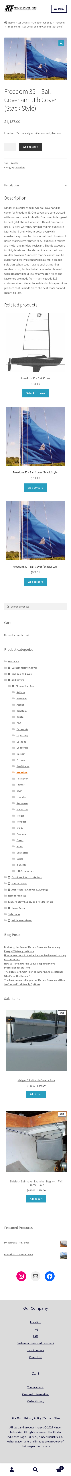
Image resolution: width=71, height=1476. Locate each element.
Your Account (35, 1387)
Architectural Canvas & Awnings (29, 889)
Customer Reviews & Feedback (35, 1343)
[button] (61, 43)
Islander (21, 797)
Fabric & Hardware (21, 920)
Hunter (20, 784)
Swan (20, 858)
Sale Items (14, 914)
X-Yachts (21, 864)
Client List (35, 1357)
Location (35, 1322)
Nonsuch (22, 821)
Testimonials (35, 1350)
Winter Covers (19, 883)
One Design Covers (22, 673)
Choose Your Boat (42, 22)
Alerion (21, 704)
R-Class (21, 692)
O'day (20, 827)
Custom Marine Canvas (24, 667)
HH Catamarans (26, 871)
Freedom (60, 22)
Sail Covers (23, 22)
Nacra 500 (13, 661)
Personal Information (35, 1394)
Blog (36, 1329)
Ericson (21, 760)
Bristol (20, 717)
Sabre (20, 846)
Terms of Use (51, 1418)
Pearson (21, 834)
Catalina (21, 741)
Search (35, 1470)
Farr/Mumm (23, 766)
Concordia (22, 747)
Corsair (21, 753)
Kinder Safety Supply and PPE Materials (30, 901)
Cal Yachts (22, 729)
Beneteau (22, 710)
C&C (19, 723)
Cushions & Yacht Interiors (26, 877)
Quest (20, 840)
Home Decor (18, 908)
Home (11, 22)
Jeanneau (22, 803)
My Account (12, 1470)
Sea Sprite (22, 852)
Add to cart (30, 147)
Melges (20, 815)
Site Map (16, 1418)
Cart (54, 1466)
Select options (35, 393)
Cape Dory (22, 735)
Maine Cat (22, 809)
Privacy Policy (32, 1418)
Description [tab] (11, 185)
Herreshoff (22, 778)
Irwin (19, 790)
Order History (35, 1401)
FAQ (35, 1336)
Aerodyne (22, 698)
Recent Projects (17, 895)
